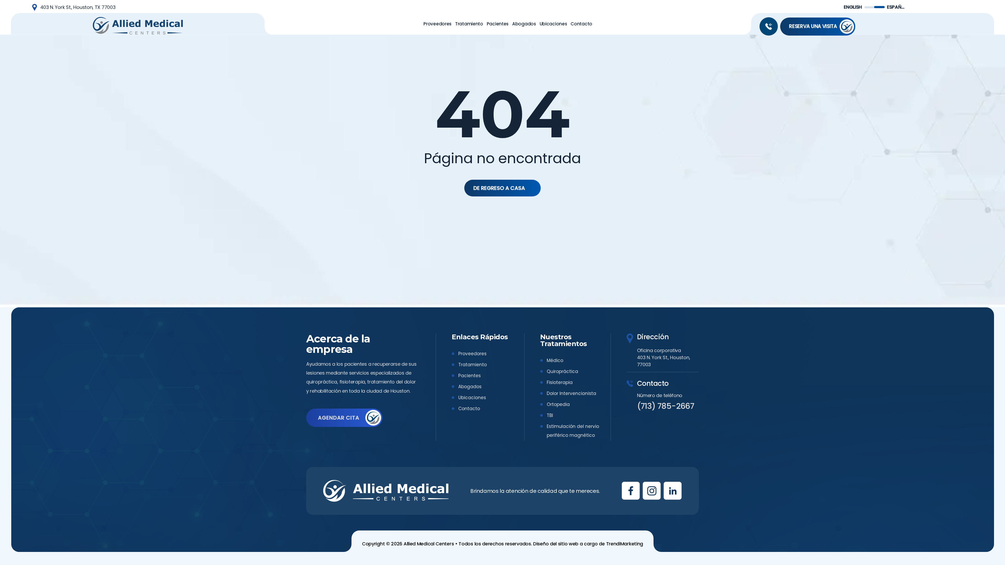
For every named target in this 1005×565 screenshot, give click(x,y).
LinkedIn (672, 491)
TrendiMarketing (624, 543)
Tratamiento (472, 364)
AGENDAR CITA (338, 417)
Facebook (631, 491)
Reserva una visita (813, 26)
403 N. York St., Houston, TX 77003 (78, 7)
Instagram (652, 491)
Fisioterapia (560, 382)
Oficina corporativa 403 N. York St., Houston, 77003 (663, 357)
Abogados (470, 386)
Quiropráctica (562, 371)
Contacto (469, 408)
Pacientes (469, 375)
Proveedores (472, 354)
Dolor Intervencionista (571, 393)
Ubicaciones (472, 397)
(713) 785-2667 (769, 26)
